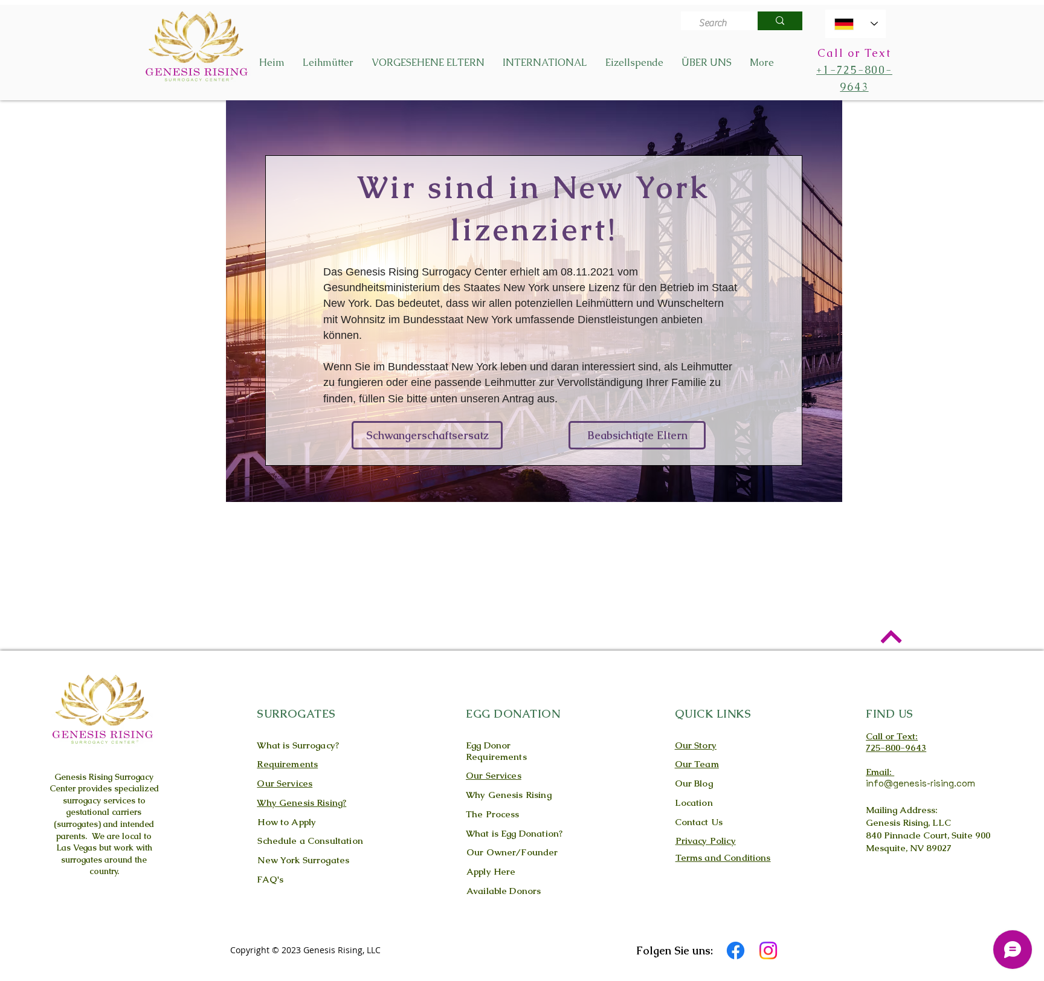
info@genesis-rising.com (920, 783)
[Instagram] (768, 950)
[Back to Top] (890, 636)
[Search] (780, 20)
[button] (328, 62)
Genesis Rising (83, 776)
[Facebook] (735, 950)
